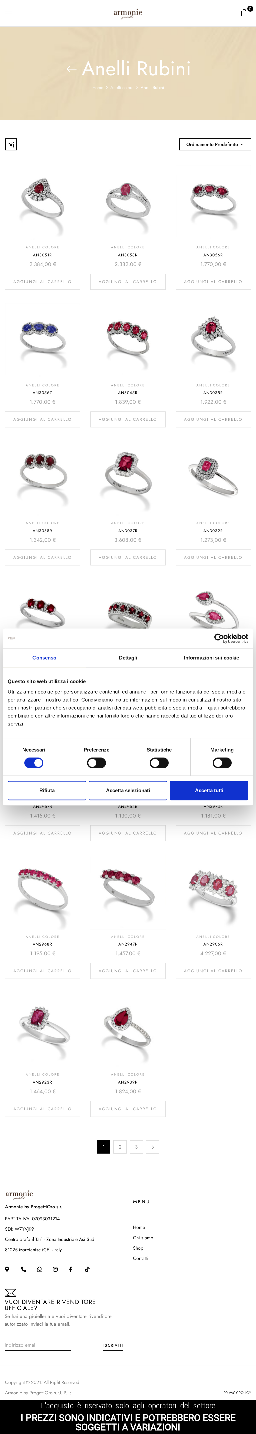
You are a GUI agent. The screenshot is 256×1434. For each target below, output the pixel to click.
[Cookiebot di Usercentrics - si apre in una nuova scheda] (219, 638)
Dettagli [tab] (128, 657)
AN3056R (213, 255)
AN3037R (128, 531)
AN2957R (42, 807)
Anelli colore (122, 87)
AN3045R (128, 393)
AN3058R (128, 255)
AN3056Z (42, 393)
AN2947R (128, 944)
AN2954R (128, 807)
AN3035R (213, 393)
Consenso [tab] (44, 657)
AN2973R (213, 807)
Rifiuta (47, 790)
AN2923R (42, 1082)
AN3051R (42, 255)
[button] (244, 12)
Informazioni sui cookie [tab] (211, 657)
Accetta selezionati (128, 790)
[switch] (96, 763)
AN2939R (128, 1082)
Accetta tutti (209, 790)
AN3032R (213, 531)
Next (152, 1147)
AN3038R (42, 531)
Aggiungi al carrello (42, 282)
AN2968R (42, 944)
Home (97, 87)
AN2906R (213, 944)
